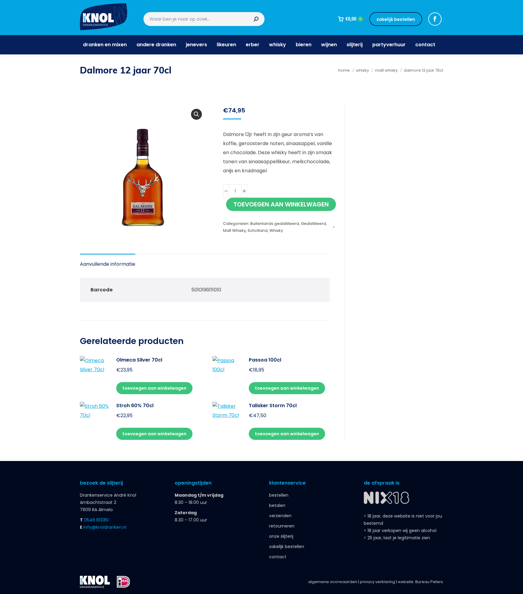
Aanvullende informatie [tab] (107, 264)
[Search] (256, 19)
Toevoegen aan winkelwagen (281, 204)
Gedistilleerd (313, 223)
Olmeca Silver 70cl (139, 359)
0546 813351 (96, 520)
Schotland (258, 230)
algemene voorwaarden (332, 582)
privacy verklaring (377, 582)
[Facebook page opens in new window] (435, 19)
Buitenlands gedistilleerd (274, 223)
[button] (196, 114)
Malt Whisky (234, 230)
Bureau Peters (429, 582)
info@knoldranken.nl (105, 527)
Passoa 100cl (265, 359)
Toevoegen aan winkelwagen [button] (154, 388)
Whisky (276, 230)
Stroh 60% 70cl (134, 405)
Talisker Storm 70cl (273, 405)
